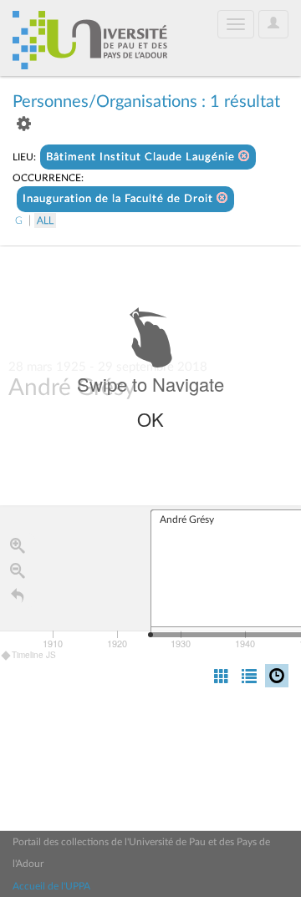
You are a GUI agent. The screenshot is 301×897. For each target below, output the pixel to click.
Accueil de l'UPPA (51, 886)
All (45, 220)
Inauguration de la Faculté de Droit (120, 199)
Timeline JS (34, 655)
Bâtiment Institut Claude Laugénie (142, 157)
